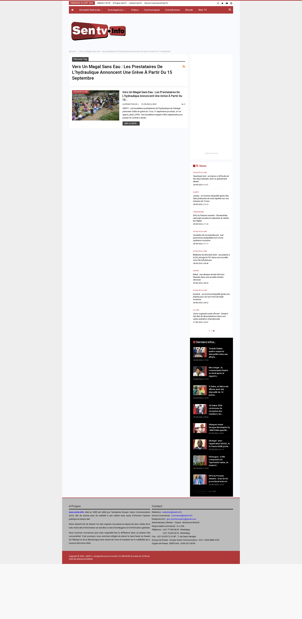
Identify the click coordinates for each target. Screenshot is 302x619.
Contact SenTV (135, 3)
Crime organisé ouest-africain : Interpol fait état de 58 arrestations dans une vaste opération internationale (210, 316)
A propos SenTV (120, 3)
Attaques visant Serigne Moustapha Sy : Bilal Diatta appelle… (219, 427)
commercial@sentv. (180, 515)
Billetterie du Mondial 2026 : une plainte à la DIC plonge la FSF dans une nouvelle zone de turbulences (211, 257)
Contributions (172, 9)
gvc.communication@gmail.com (181, 519)
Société (196, 192)
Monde (189, 9)
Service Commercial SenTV (156, 3)
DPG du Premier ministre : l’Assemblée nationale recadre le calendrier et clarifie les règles (211, 218)
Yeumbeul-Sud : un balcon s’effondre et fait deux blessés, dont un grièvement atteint (211, 179)
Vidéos (135, 9)
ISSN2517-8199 (103, 3)
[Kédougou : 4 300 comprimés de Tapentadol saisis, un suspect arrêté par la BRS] (200, 460)
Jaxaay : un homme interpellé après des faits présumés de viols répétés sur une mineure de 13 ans (211, 198)
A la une (196, 310)
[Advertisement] (182, 31)
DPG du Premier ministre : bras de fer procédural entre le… (218, 479)
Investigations (115, 9)
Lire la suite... (131, 123)
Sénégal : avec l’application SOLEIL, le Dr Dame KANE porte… (219, 444)
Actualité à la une (80, 92)
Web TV (202, 9)
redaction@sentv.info (172, 512)
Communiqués (152, 9)
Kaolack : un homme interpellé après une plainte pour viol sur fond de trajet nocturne (211, 297)
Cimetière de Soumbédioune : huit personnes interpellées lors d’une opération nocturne (208, 238)
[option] (211, 248)
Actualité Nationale (89, 9)
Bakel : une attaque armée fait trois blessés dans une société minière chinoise (208, 277)
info (191, 515)
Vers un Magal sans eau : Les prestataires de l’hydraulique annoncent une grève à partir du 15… (152, 95)
